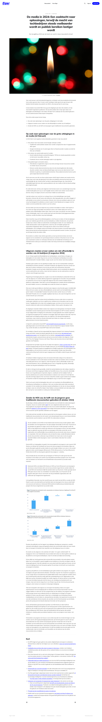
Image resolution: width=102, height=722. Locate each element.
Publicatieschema (50, 715)
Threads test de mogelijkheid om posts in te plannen (42, 691)
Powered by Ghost (89, 715)
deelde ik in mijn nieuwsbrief (39, 408)
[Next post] (75, 702)
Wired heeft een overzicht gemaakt (37, 668)
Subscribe (95, 3)
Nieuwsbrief (47, 3)
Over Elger (55, 3)
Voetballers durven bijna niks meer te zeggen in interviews (43, 648)
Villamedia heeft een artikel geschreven (38, 660)
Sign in (89, 3)
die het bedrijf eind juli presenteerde (55, 324)
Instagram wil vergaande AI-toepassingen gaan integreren (43, 681)
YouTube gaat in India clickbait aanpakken (41, 678)
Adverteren (58, 715)
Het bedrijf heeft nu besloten (62, 335)
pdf (47, 404)
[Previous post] (27, 702)
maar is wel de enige (65, 344)
